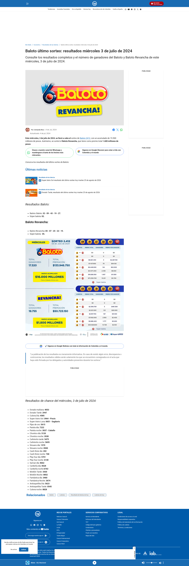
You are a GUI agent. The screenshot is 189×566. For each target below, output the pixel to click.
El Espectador (61, 533)
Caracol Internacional (63, 538)
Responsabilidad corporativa (126, 519)
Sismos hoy (87, 9)
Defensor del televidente (93, 519)
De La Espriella (76, 9)
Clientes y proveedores (93, 530)
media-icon (94, 563)
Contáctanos (90, 527)
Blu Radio (28, 45)
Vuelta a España (118, 9)
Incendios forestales (63, 9)
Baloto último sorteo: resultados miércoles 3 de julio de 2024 (79, 45)
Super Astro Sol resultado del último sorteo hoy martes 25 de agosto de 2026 (71, 180)
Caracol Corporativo (63, 541)
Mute (143, 562)
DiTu (58, 530)
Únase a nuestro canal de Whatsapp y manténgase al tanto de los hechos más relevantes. (47, 152)
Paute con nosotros (92, 533)
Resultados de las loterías (50, 45)
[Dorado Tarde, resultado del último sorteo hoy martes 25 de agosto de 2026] (31, 193)
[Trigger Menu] (27, 3)
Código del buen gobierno (93, 525)
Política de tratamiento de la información (130, 522)
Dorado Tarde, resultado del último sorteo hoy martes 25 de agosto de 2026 (71, 192)
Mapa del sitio (90, 535)
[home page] (94, 3)
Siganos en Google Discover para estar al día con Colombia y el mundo (101, 151)
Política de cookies (123, 525)
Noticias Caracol (62, 517)
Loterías (62, 495)
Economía (37, 45)
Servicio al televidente (92, 517)
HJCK (58, 527)
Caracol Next (61, 544)
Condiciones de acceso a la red (127, 517)
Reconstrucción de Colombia (101, 9)
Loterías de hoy (99, 495)
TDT (87, 522)
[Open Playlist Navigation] (163, 563)
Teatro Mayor (61, 535)
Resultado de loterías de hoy (79, 495)
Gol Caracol (60, 522)
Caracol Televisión (62, 519)
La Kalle (59, 525)
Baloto (51, 495)
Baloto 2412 (85, 138)
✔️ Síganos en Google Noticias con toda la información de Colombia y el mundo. (76, 346)
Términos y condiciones (125, 527)
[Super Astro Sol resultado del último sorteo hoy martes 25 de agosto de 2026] (31, 180)
